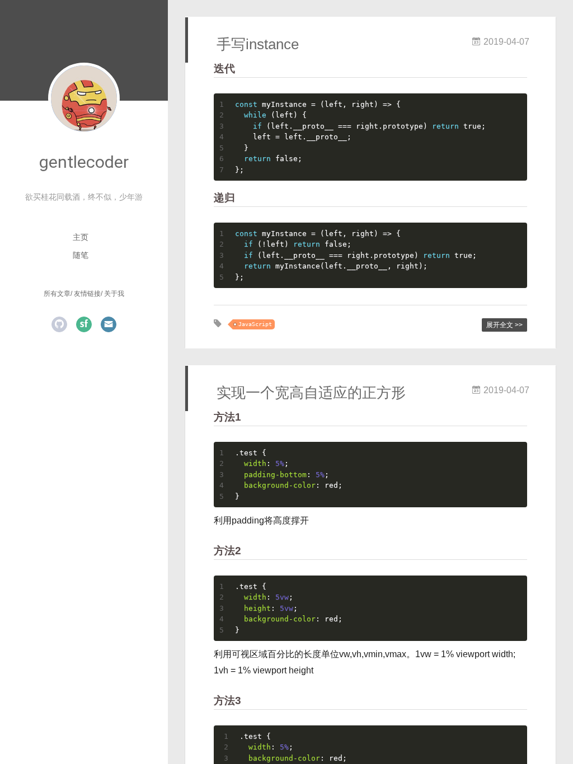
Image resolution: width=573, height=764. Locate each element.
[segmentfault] (84, 324)
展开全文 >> (504, 325)
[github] (59, 324)
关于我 (114, 294)
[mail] (108, 324)
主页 (80, 237)
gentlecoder (84, 162)
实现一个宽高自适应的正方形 (311, 392)
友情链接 (87, 294)
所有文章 (57, 294)
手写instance (258, 44)
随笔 (80, 255)
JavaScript (255, 324)
